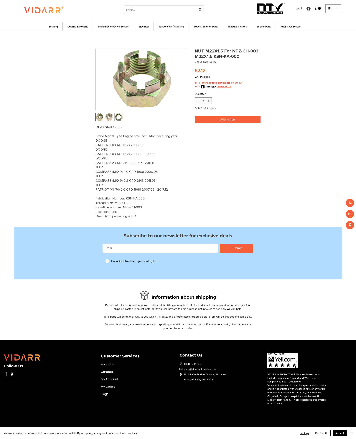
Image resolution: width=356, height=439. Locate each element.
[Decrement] (197, 101)
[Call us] (350, 203)
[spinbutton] (203, 101)
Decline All (321, 433)
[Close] (351, 433)
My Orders (108, 386)
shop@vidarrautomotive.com (200, 369)
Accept (340, 433)
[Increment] (209, 101)
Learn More (224, 86)
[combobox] (164, 10)
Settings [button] (304, 433)
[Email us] (350, 214)
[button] (318, 8)
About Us (107, 364)
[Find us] (350, 225)
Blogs (104, 394)
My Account (109, 379)
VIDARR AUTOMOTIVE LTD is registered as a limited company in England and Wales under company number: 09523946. (293, 378)
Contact (107, 372)
